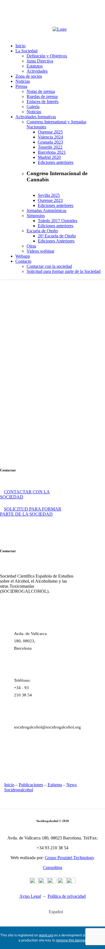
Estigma (55, 784)
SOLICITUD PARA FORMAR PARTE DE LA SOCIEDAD (30, 511)
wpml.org (46, 935)
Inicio (9, 784)
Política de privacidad (67, 896)
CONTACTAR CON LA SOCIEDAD (25, 494)
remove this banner (71, 940)
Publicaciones (31, 784)
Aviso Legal (30, 896)
